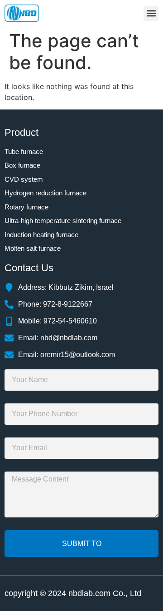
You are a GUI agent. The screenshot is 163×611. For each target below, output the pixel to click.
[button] (151, 13)
